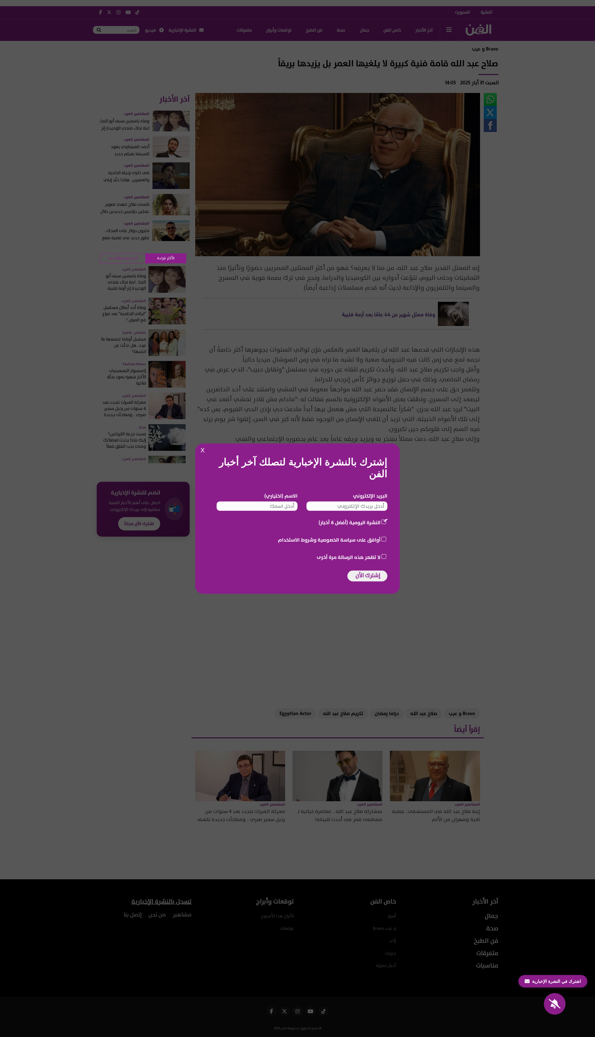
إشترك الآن (367, 575)
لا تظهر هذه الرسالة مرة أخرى (349, 557)
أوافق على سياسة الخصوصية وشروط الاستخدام (329, 540)
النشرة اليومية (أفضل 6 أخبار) (350, 522)
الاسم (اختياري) (281, 496)
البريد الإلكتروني (370, 496)
